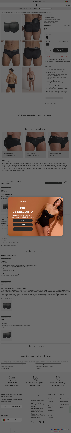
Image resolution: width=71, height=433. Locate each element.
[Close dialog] (60, 198)
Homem (23, 224)
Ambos (23, 229)
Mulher (22, 220)
